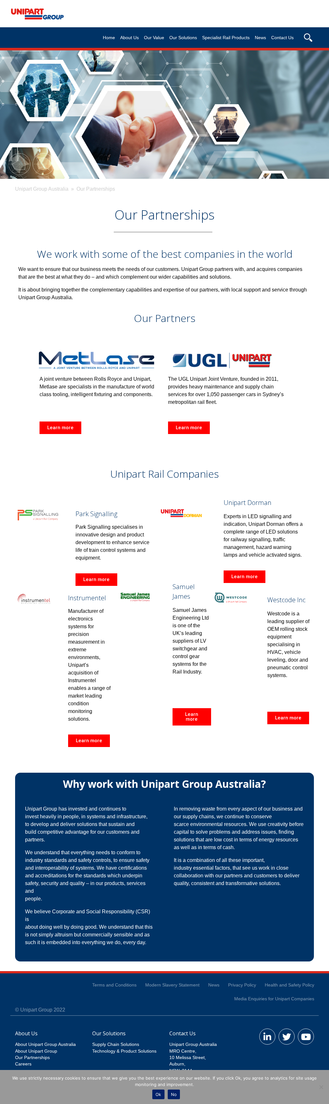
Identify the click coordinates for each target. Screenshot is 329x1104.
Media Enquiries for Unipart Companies (274, 998)
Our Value (154, 37)
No (174, 1094)
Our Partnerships (32, 1057)
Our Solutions (183, 37)
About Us (129, 37)
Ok (158, 1094)
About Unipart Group (36, 1051)
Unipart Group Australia (41, 189)
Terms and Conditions (114, 985)
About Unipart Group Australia (45, 1044)
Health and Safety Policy (289, 985)
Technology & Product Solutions (124, 1051)
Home (109, 37)
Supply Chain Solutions (115, 1044)
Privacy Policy (242, 985)
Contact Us (282, 37)
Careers (23, 1064)
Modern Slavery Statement (172, 985)
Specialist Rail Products (226, 37)
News (260, 37)
